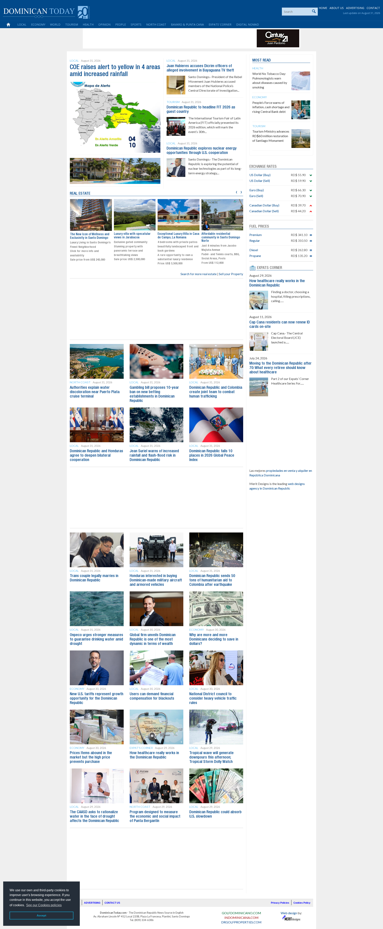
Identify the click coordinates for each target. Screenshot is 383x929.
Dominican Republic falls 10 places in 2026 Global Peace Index (211, 455)
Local (21, 24)
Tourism (71, 24)
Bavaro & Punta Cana (187, 24)
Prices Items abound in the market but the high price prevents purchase (91, 757)
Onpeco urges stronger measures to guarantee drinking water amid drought (96, 639)
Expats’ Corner (220, 24)
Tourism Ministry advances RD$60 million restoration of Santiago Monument (270, 135)
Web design (289, 913)
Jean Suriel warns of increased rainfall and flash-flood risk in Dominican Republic (154, 455)
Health (88, 24)
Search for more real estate (199, 274)
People (120, 24)
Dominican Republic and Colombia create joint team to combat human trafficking (215, 392)
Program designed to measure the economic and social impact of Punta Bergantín (155, 816)
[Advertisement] (156, 38)
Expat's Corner (141, 748)
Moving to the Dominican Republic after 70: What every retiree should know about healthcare (280, 368)
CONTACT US (112, 902)
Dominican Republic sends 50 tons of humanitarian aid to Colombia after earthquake (212, 580)
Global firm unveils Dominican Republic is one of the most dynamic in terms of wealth (153, 639)
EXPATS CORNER (269, 268)
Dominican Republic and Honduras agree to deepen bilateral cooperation (96, 455)
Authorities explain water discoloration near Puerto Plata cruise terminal (94, 392)
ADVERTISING (355, 8)
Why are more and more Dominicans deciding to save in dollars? (213, 639)
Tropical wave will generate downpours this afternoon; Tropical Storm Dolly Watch (211, 757)
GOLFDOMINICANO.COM (241, 913)
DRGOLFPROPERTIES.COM (241, 922)
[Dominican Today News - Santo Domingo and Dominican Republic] (46, 12)
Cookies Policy (301, 902)
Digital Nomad (247, 24)
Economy (38, 24)
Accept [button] (41, 915)
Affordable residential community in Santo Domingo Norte (220, 237)
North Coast (156, 24)
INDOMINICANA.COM (241, 917)
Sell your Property (231, 274)
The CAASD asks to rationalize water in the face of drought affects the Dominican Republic (94, 816)
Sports (136, 24)
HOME (323, 8)
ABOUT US (337, 8)
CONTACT (373, 8)
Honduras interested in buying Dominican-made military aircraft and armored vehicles (156, 580)
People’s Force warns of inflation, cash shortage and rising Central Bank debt (270, 107)
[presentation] (236, 191)
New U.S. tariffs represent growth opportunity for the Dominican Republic (96, 698)
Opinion (104, 24)
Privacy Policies (280, 902)
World (55, 24)
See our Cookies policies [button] (44, 905)
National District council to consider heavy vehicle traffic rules (213, 698)
